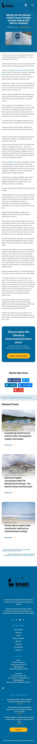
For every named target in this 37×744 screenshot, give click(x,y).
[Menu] (26, 5)
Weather (18, 641)
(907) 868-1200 (18, 680)
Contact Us (18, 650)
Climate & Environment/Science (17, 397)
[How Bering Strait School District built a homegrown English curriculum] (18, 421)
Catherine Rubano (24, 27)
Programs (18, 644)
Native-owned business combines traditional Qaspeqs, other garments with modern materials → (19, 555)
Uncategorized (21, 475)
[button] (12, 619)
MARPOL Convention (14, 162)
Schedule (18, 632)
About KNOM (18, 630)
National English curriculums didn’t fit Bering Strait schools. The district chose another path (18, 482)
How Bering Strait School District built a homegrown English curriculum (18, 435)
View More (8, 445)
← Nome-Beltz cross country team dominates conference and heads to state (16, 550)
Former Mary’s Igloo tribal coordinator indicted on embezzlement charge (17, 528)
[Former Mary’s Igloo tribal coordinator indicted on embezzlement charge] (18, 514)
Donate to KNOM (18, 638)
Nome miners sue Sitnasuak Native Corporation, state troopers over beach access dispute (19, 709)
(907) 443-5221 (18, 667)
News (30, 397)
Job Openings (18, 647)
